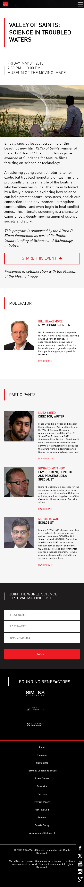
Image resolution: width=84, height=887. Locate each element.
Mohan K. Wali (49, 521)
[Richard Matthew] (19, 482)
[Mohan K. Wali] (19, 532)
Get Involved (42, 810)
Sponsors (42, 755)
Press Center (42, 778)
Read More (44, 361)
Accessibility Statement (42, 833)
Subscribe (42, 786)
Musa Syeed (51, 415)
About (42, 747)
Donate (42, 817)
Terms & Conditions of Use (42, 771)
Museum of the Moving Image (36, 73)
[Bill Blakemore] (19, 335)
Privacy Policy (42, 802)
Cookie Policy (42, 825)
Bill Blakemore (55, 323)
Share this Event (39, 259)
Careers (42, 794)
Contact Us (42, 763)
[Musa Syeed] (19, 426)
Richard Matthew (56, 474)
